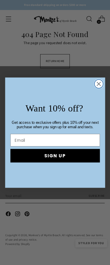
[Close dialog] (98, 83)
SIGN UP (55, 155)
